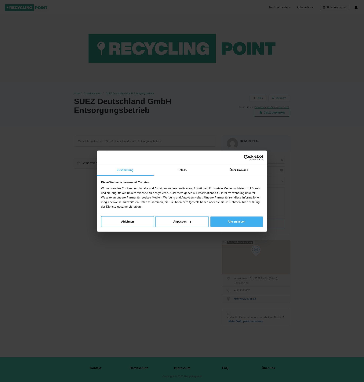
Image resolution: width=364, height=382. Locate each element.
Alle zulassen (236, 221)
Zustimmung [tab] (125, 170)
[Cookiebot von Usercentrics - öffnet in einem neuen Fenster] (246, 157)
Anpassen (180, 221)
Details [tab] (182, 170)
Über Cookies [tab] (239, 170)
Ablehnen (127, 221)
